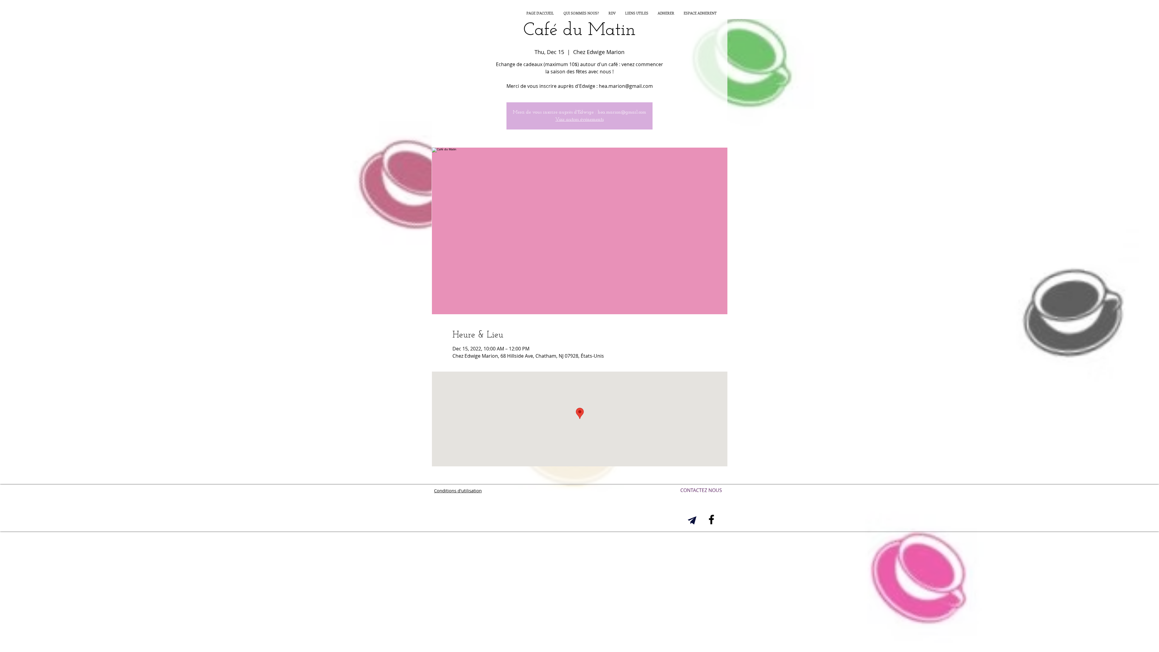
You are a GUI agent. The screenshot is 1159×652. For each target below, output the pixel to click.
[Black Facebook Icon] (711, 519)
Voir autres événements (579, 119)
